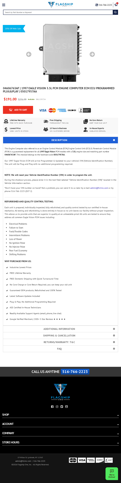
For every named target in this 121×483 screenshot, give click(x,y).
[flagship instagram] (57, 407)
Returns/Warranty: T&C (59, 342)
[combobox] (58, 12)
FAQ (59, 348)
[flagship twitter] (62, 407)
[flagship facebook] (52, 407)
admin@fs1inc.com (99, 188)
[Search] (115, 12)
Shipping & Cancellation (59, 335)
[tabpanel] (60, 52)
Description (59, 140)
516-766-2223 (105, 4)
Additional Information (59, 329)
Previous (27, 52)
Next (91, 52)
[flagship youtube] (66, 407)
